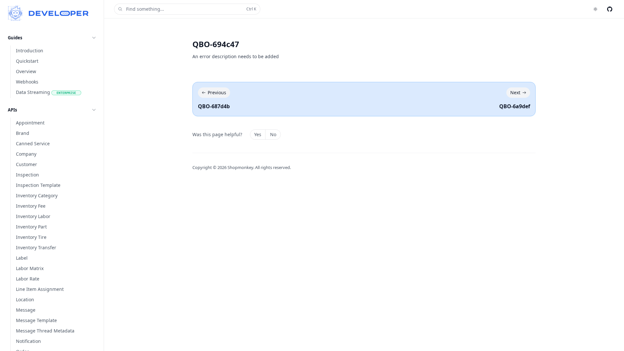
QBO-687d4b (214, 106)
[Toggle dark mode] (595, 9)
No (273, 134)
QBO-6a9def (514, 106)
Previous (217, 92)
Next (515, 92)
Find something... (191, 9)
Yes (257, 134)
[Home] (48, 13)
